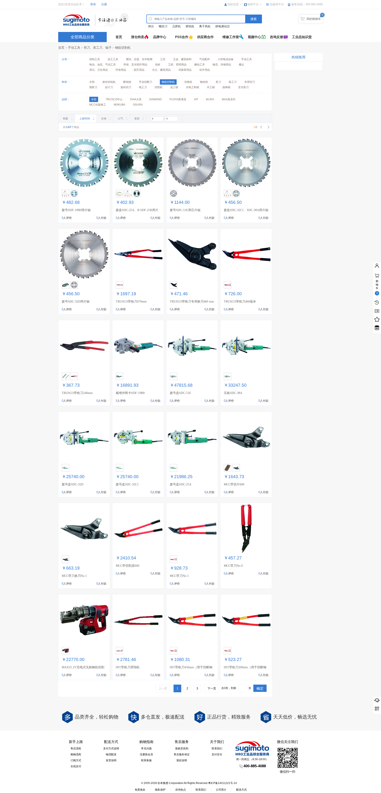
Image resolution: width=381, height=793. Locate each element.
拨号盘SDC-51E (180, 393)
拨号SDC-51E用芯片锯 (185, 210)
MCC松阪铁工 (97, 104)
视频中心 (254, 37)
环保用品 (121, 69)
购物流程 (76, 754)
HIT (196, 99)
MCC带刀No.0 (233, 565)
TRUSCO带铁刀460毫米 (240, 301)
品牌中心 (159, 37)
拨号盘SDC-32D (72, 484)
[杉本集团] (96, 20)
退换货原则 (181, 748)
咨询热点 (180, 789)
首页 (119, 37)
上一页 (163, 688)
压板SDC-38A (233, 393)
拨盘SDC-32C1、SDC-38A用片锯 (246, 210)
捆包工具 (199, 64)
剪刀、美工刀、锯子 (98, 47)
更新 (137, 118)
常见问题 (146, 748)
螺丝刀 (163, 26)
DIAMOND (155, 99)
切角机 (188, 82)
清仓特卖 (137, 37)
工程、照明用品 (177, 64)
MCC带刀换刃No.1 (74, 576)
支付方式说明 (111, 748)
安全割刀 (243, 87)
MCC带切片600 (234, 484)
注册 (104, 4)
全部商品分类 (82, 37)
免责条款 (140, 789)
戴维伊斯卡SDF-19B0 (130, 393)
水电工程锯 (192, 87)
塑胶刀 (93, 87)
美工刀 (233, 82)
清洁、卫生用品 (98, 69)
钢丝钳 (204, 82)
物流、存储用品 (222, 64)
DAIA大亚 (136, 99)
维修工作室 (230, 37)
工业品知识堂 (302, 37)
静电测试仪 (222, 26)
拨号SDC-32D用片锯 (76, 301)
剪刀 (218, 82)
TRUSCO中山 (114, 99)
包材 (157, 64)
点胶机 (176, 26)
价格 (103, 118)
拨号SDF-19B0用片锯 (76, 210)
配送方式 (241, 789)
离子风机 (205, 26)
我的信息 (233, 4)
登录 (93, 4)
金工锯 (174, 87)
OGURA (138, 104)
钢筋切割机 (123, 47)
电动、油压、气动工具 (102, 64)
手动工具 (74, 47)
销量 (65, 118)
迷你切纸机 (109, 82)
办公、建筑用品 (161, 69)
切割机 (158, 87)
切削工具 (94, 59)
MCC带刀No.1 (179, 576)
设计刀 (109, 87)
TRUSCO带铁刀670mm (131, 301)
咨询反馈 (276, 37)
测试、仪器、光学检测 (139, 59)
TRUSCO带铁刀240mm (77, 393)
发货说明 (111, 760)
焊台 (151, 26)
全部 (92, 82)
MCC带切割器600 (127, 565)
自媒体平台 (277, 4)
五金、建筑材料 (182, 59)
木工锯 (211, 87)
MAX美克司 (228, 99)
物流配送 (111, 754)
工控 (162, 59)
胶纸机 (190, 26)
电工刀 (143, 87)
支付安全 (217, 754)
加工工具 (113, 59)
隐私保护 (160, 789)
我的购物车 (313, 18)
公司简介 (221, 789)
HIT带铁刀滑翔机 (128, 667)
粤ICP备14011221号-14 (222, 783)
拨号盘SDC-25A (180, 484)
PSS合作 (181, 37)
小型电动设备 (225, 59)
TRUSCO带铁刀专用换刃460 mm (192, 301)
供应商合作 (205, 37)
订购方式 (76, 760)
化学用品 (204, 69)
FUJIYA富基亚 (178, 99)
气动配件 (204, 59)
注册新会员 (146, 754)
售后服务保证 (182, 754)
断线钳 (127, 82)
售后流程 (76, 748)
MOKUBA (119, 104)
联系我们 (217, 748)
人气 (120, 118)
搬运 (241, 64)
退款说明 (181, 760)
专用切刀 (249, 82)
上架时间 (84, 118)
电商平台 (253, 4)
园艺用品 (139, 69)
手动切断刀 (145, 82)
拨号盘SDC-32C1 (127, 484)
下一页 (211, 688)
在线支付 (76, 766)
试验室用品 (185, 69)
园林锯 (226, 87)
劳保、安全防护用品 (135, 64)
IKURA (210, 99)
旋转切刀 (126, 87)
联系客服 (146, 760)
